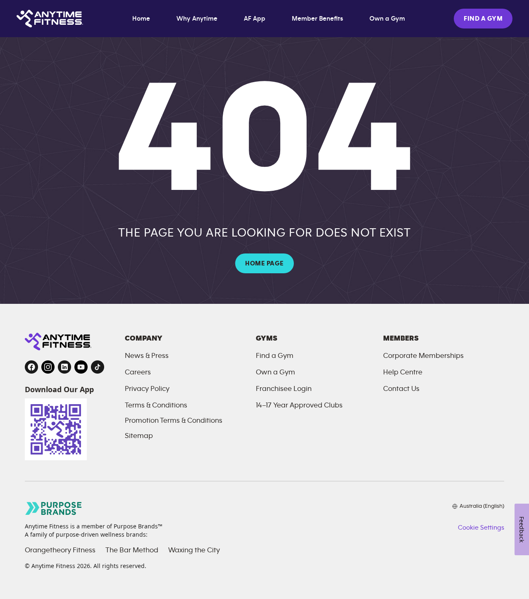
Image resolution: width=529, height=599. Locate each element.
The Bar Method (131, 550)
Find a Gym (274, 356)
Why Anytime (196, 18)
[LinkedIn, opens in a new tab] (64, 367)
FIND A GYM (483, 18)
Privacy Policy (147, 389)
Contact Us (401, 389)
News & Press (147, 356)
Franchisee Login (284, 389)
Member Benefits (317, 18)
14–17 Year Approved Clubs (299, 405)
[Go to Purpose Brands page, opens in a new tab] (54, 508)
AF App (254, 18)
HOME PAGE (264, 263)
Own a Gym (387, 18)
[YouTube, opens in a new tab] (81, 367)
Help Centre (402, 372)
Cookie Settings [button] (481, 527)
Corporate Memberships (423, 356)
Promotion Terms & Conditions (173, 420)
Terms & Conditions (156, 405)
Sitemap (139, 436)
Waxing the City (194, 550)
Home (141, 18)
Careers (138, 372)
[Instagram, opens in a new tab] (48, 367)
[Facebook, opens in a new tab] (31, 367)
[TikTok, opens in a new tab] (97, 367)
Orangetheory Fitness (60, 550)
